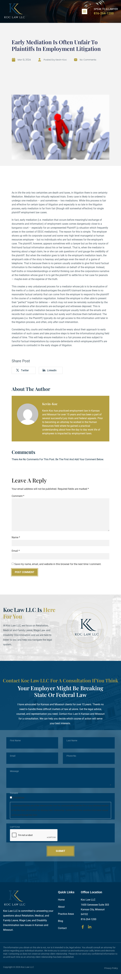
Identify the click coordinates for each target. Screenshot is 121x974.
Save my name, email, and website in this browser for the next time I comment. (57, 564)
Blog (60, 920)
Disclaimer (18, 797)
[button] (84, 11)
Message (14, 771)
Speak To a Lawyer (106, 9)
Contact (62, 928)
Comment (18, 496)
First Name (15, 740)
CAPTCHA (15, 827)
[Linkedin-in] (90, 927)
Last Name (71, 740)
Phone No (71, 756)
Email (16, 551)
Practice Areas (66, 913)
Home (61, 899)
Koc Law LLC (27, 967)
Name (16, 537)
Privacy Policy (111, 968)
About (61, 906)
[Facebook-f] (83, 927)
